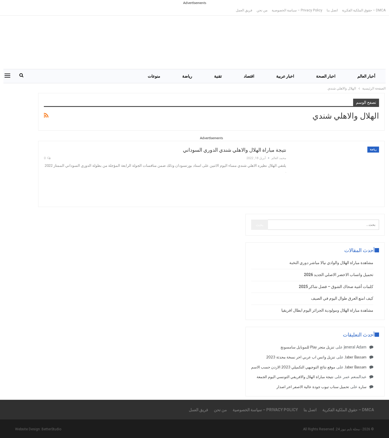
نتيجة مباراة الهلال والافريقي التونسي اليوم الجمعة (295, 377)
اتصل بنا (332, 10)
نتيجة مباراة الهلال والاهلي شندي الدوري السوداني (234, 150)
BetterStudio (51, 429)
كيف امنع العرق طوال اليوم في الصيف (342, 298)
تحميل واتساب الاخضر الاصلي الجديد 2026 (338, 274)
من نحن (262, 10)
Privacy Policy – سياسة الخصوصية (297, 10)
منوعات (154, 76)
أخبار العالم (366, 76)
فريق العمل (244, 10)
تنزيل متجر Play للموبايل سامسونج (307, 347)
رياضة (187, 76)
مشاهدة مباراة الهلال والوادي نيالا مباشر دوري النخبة (331, 262)
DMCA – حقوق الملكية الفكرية (364, 10)
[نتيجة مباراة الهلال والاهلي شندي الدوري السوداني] (336, 174)
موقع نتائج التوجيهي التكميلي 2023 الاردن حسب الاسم (293, 367)
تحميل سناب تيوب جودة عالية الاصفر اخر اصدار (313, 387)
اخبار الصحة (325, 76)
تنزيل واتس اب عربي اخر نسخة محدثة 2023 (300, 357)
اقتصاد (249, 76)
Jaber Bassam (356, 357)
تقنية (218, 76)
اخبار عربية (285, 76)
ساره (363, 387)
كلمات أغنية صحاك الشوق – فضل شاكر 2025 (336, 286)
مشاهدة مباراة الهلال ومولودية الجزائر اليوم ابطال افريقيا (327, 310)
